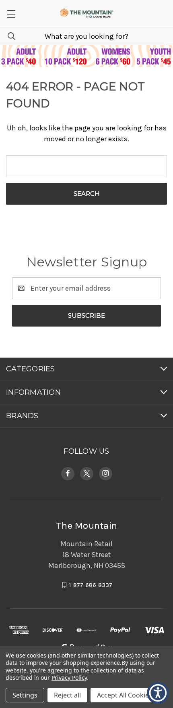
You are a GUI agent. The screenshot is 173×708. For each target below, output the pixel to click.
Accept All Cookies (124, 695)
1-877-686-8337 (90, 585)
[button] (158, 693)
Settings (24, 695)
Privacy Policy (68, 677)
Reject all (67, 695)
